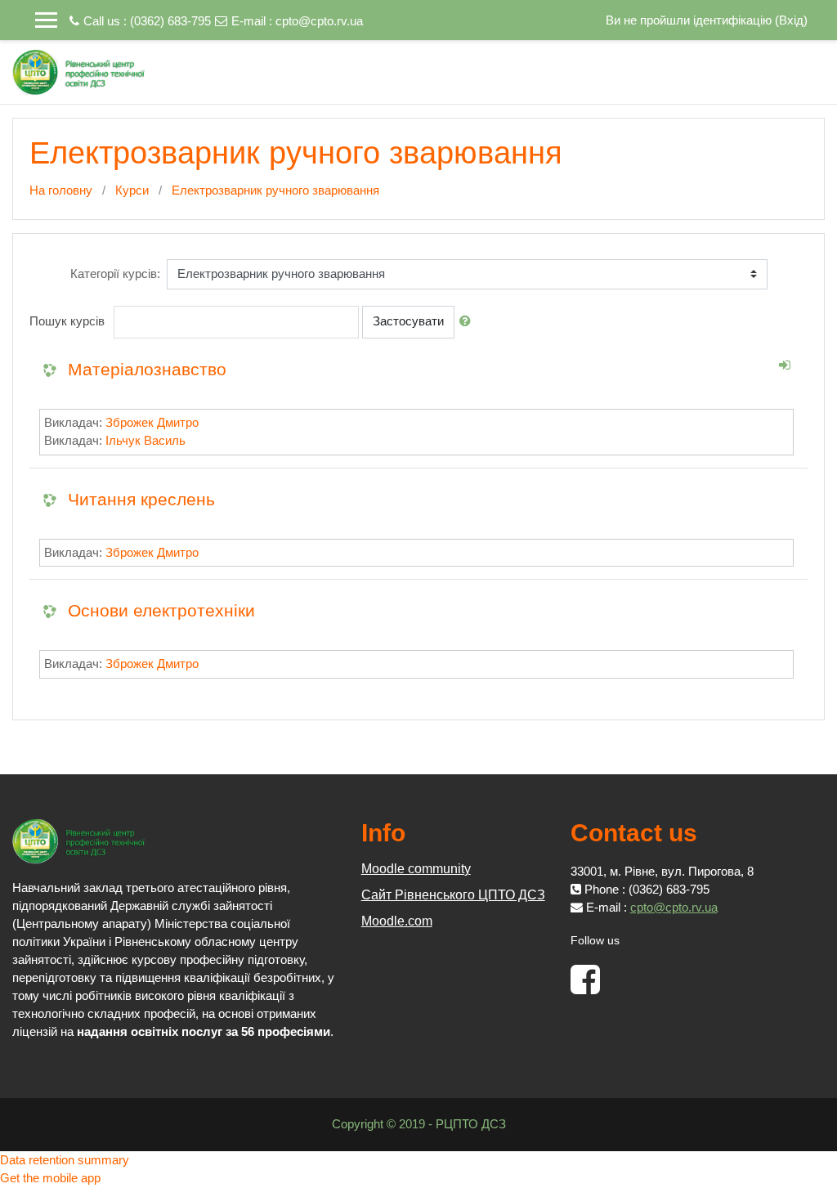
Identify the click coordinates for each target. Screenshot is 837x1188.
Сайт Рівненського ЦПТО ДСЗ (453, 895)
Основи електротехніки (161, 610)
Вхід (791, 20)
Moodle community (416, 869)
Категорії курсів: (115, 273)
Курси (132, 190)
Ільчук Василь (145, 440)
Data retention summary (64, 1160)
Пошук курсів (67, 321)
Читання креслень (141, 499)
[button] (468, 321)
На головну (60, 190)
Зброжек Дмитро (152, 422)
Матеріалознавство (147, 369)
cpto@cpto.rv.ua (319, 21)
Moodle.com (396, 921)
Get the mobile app (50, 1178)
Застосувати (408, 321)
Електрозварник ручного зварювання (275, 190)
